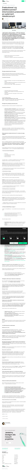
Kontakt (3, 460)
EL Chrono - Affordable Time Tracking (6, 463)
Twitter (16, 459)
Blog (2, 461)
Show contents (14, 30)
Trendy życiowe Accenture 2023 (17, 257)
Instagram (17, 458)
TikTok (16, 460)
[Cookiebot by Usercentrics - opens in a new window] (23, 228)
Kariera (3, 458)
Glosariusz (3, 462)
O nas (2, 459)
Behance (17, 463)
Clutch (16, 461)
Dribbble (17, 462)
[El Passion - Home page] (4, 1)
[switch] (11, 238)
